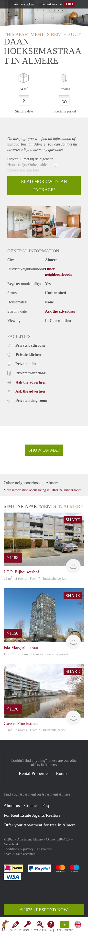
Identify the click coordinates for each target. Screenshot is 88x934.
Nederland (11, 844)
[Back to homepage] (5, 926)
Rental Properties (34, 773)
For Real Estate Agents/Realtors (32, 815)
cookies (29, 4)
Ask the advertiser (60, 311)
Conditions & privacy (18, 849)
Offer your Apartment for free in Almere (40, 825)
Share (73, 519)
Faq (45, 805)
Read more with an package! (44, 185)
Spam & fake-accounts (19, 854)
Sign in (27, 930)
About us (12, 805)
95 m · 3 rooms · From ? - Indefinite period (35, 730)
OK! (69, 4)
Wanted (40, 930)
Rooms (62, 773)
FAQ (51, 930)
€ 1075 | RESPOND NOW (44, 909)
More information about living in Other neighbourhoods (42, 490)
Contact (31, 805)
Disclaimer (44, 849)
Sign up (15, 930)
